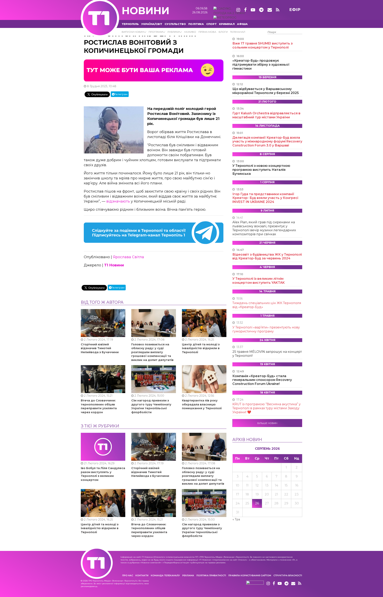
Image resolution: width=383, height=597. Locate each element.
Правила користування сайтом (249, 575)
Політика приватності (211, 575)
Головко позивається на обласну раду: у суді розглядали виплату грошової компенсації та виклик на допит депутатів (152, 352)
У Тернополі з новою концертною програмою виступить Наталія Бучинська (261, 170)
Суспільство (175, 24)
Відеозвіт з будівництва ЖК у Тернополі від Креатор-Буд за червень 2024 (267, 256)
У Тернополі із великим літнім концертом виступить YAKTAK (258, 281)
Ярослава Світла (128, 257)
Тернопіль (130, 24)
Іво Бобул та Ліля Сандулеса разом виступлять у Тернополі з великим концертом (103, 474)
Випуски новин (133, 31)
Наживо (190, 31)
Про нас (127, 575)
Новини (145, 11)
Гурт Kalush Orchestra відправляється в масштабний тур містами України (266, 115)
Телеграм (121, 94)
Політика (196, 24)
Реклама (188, 575)
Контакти (141, 575)
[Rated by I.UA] (255, 583)
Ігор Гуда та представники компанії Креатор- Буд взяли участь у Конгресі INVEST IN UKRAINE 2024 (265, 198)
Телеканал (237, 31)
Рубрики (173, 31)
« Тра (236, 519)
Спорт (211, 24)
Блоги (223, 31)
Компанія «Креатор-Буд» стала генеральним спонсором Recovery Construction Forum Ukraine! (262, 380)
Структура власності (287, 575)
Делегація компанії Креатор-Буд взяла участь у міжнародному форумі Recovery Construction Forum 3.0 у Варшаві (267, 141)
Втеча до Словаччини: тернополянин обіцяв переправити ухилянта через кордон (99, 406)
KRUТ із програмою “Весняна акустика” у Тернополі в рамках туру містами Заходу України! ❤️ (266, 408)
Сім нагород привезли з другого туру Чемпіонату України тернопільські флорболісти (151, 406)
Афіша (242, 24)
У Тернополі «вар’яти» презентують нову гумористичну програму (266, 329)
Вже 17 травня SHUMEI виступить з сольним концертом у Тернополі (262, 45)
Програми (156, 31)
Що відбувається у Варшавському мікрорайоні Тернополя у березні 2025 (265, 91)
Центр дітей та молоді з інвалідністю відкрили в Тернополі (201, 348)
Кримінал (227, 24)
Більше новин (267, 423)
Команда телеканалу (165, 575)
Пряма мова (207, 31)
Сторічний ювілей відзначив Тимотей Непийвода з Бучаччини (100, 348)
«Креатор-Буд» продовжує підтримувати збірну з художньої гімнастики (260, 64)
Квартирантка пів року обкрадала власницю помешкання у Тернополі (202, 404)
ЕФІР (294, 9)
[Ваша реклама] (153, 70)
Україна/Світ (151, 24)
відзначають (118, 201)
